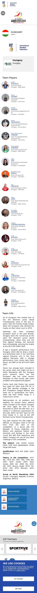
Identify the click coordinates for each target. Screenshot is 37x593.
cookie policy (20, 570)
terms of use (12, 568)
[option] (18, 549)
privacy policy (22, 568)
